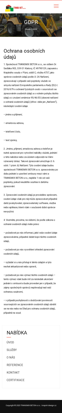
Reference (15, 365)
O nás (11, 357)
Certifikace (16, 380)
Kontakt (13, 372)
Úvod (10, 342)
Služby (12, 350)
